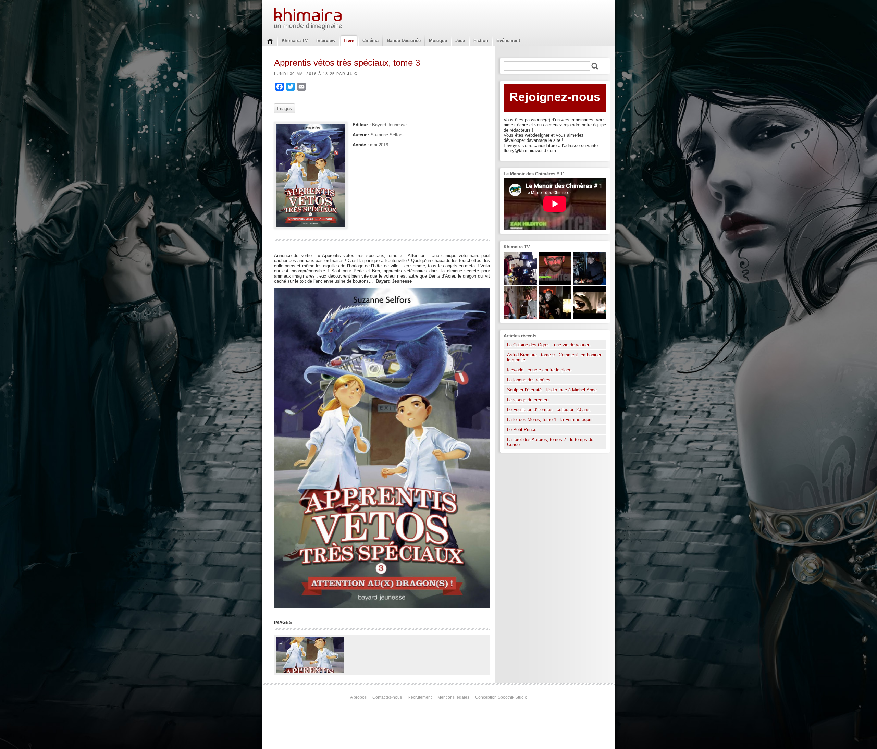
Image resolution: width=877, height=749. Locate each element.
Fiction (480, 40)
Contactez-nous (387, 697)
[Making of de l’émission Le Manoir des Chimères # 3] (520, 283)
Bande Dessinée (404, 40)
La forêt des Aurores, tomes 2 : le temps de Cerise (550, 442)
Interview (325, 40)
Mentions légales (453, 697)
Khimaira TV (295, 40)
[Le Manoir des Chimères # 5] (589, 283)
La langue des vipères (529, 379)
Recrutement (420, 697)
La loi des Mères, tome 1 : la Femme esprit (550, 419)
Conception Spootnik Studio (501, 697)
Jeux (460, 40)
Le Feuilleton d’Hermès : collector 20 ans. (549, 409)
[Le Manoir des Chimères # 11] (555, 283)
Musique (438, 40)
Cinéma (370, 40)
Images (284, 108)
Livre (349, 41)
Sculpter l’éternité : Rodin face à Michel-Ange (552, 389)
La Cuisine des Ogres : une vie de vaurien (548, 344)
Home (270, 40)
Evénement (508, 40)
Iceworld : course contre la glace (539, 369)
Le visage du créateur (528, 399)
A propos (358, 697)
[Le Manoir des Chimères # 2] (520, 317)
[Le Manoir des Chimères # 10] (589, 317)
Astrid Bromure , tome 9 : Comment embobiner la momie (554, 357)
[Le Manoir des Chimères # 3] (555, 317)
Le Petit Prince (521, 429)
